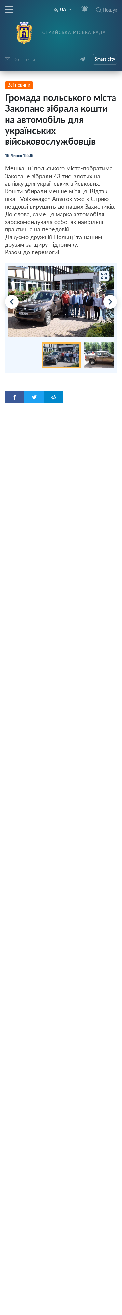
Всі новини (18, 85)
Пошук (110, 10)
